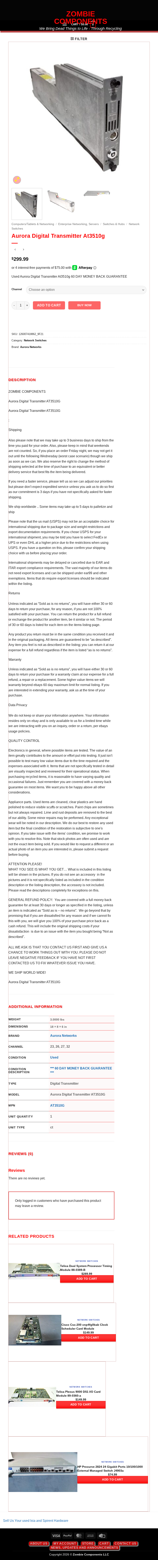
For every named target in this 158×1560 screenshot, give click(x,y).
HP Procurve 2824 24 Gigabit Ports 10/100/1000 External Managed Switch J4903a (110, 1468)
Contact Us (125, 1543)
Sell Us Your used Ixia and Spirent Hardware (35, 1520)
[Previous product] (23, 250)
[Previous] (19, 117)
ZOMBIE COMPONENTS (80, 17)
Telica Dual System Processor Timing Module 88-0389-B (86, 1267)
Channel (17, 289)
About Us (39, 1543)
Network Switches (35, 340)
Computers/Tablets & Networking (33, 224)
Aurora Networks (30, 347)
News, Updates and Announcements (84, 1547)
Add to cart (49, 305)
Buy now (84, 305)
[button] (79, 39)
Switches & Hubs (114, 224)
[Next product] (15, 250)
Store (88, 1543)
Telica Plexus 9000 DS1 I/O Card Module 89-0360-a (78, 1393)
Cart (104, 1543)
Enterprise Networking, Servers (78, 224)
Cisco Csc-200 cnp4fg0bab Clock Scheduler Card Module (84, 1326)
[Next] (138, 117)
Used (54, 1057)
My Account (64, 1543)
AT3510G (57, 1105)
